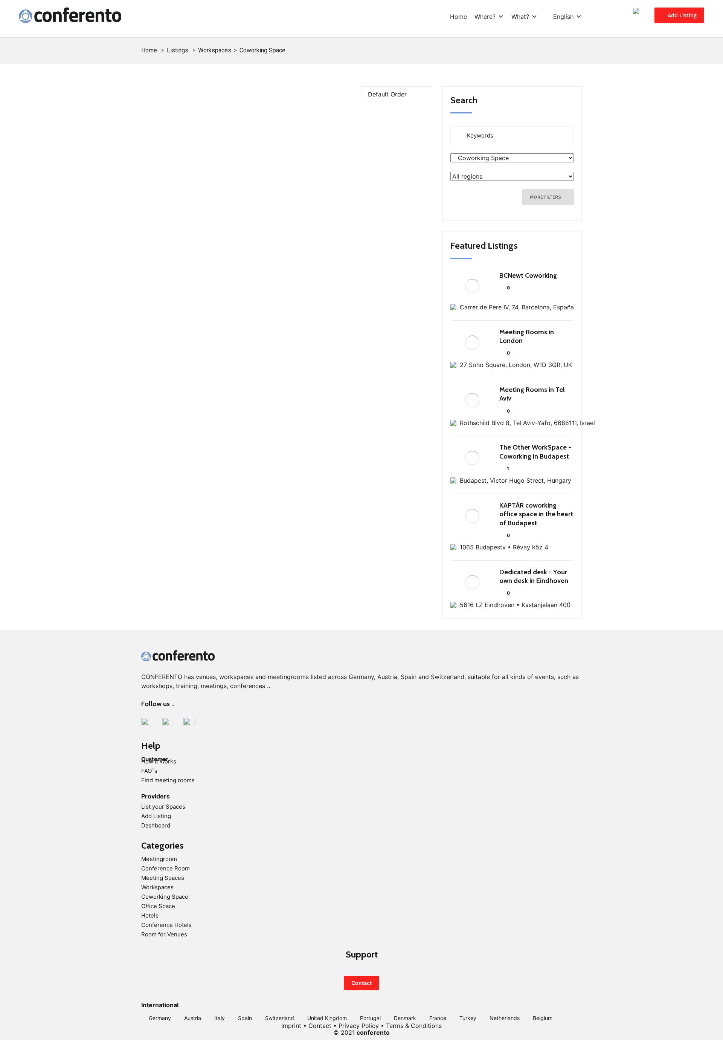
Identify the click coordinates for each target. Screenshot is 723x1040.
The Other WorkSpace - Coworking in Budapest (535, 451)
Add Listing (681, 15)
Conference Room (165, 868)
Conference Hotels (166, 924)
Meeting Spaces (162, 877)
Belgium (542, 1018)
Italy (219, 1018)
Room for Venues (164, 934)
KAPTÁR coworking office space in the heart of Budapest (536, 514)
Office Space (158, 906)
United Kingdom (327, 1018)
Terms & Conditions (414, 1025)
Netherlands (505, 1018)
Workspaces (214, 50)
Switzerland (279, 1018)
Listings (177, 50)
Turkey (467, 1018)
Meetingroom (159, 859)
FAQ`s (149, 770)
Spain (245, 1018)
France (437, 1018)
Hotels (150, 915)
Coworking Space (164, 896)
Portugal (370, 1018)
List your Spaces (163, 806)
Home (458, 16)
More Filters (546, 197)
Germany (160, 1018)
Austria (192, 1018)
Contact (361, 983)
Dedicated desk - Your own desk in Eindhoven (533, 576)
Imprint (291, 1025)
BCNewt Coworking (528, 275)
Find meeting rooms (168, 780)
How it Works (158, 761)
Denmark (405, 1018)
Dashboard (155, 825)
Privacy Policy (359, 1025)
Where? (485, 16)
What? (520, 16)
